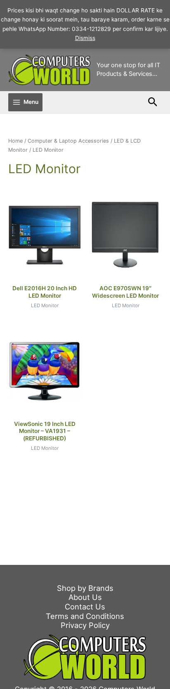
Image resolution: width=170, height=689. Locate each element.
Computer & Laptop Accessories (68, 141)
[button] (153, 102)
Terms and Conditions (85, 616)
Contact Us (85, 606)
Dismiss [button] (85, 38)
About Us (85, 597)
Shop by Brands (85, 588)
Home (15, 141)
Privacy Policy (85, 625)
